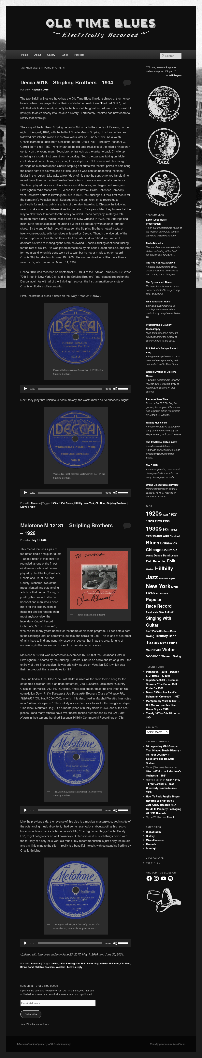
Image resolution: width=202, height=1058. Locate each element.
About (37, 54)
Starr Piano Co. (154, 631)
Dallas (149, 555)
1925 (165, 514)
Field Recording (89, 963)
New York (89, 503)
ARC (166, 536)
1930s (54, 503)
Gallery (51, 54)
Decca (69, 503)
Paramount (162, 593)
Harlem (150, 569)
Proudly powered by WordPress (167, 1044)
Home (24, 54)
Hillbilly (78, 503)
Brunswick (168, 543)
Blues (152, 542)
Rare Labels (152, 612)
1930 (166, 521)
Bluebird (175, 536)
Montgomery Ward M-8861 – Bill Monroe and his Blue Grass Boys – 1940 (163, 705)
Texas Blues (168, 643)
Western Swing (171, 656)
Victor (168, 649)
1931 (166, 529)
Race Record (159, 606)
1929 (158, 521)
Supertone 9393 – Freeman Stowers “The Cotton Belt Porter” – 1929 (162, 684)
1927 (173, 514)
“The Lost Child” (110, 103)
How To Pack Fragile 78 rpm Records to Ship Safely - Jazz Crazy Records (163, 800)
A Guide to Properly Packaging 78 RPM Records (163, 809)
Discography (153, 832)
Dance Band (162, 555)
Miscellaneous (155, 840)
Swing (150, 636)
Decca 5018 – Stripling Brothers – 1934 (66, 82)
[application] (75, 389)
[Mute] (115, 389)
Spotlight (151, 848)
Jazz (152, 577)
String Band (27, 967)
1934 (62, 503)
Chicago (154, 549)
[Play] (25, 389)
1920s (54, 963)
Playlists (79, 54)
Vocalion (60, 967)
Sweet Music (170, 631)
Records (36, 503)
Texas (152, 642)
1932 (173, 529)
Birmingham (73, 963)
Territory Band (166, 635)
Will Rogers (175, 75)
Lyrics (65, 54)
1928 (62, 963)
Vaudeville (153, 650)
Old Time (100, 503)
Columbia (169, 549)
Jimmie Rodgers (167, 578)
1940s (157, 535)
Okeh (150, 593)
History (150, 836)
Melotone (114, 963)
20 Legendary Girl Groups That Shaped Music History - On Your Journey (163, 750)
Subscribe (31, 1014)
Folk (171, 561)
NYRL (175, 587)
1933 (149, 536)
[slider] (123, 388)
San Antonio (166, 612)
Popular (154, 599)
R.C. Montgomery (60, 1044)
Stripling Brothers (116, 503)
